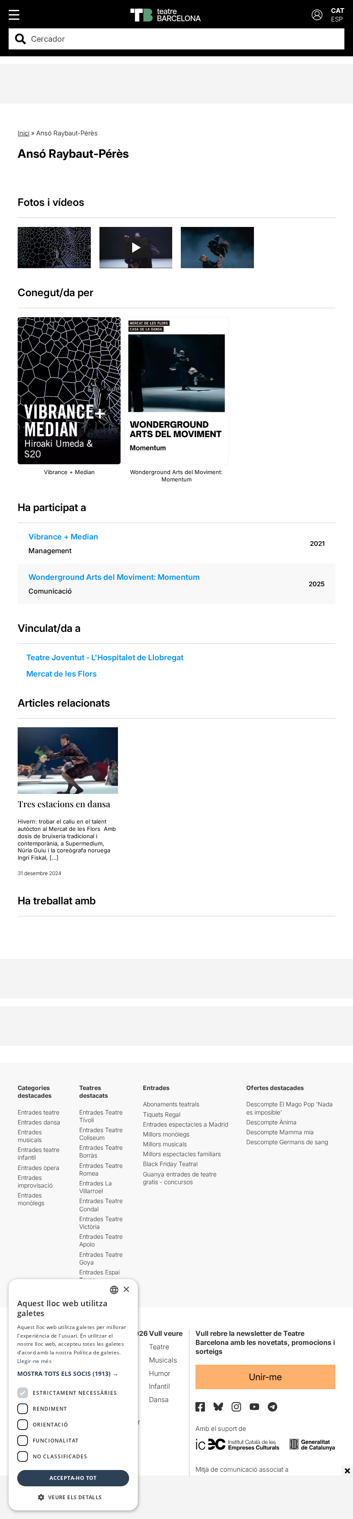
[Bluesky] (218, 1407)
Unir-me (265, 1377)
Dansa (159, 1399)
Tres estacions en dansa (64, 803)
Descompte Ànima (271, 1122)
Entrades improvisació (35, 1181)
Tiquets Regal (161, 1114)
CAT (337, 10)
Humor (159, 1373)
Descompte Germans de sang (287, 1141)
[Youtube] (254, 1406)
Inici (23, 133)
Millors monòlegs (166, 1134)
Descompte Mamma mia (280, 1132)
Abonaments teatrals (171, 1104)
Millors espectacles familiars (182, 1154)
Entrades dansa (39, 1122)
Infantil (159, 1386)
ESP (337, 19)
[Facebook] (200, 1407)
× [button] (126, 1289)
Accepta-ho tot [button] (73, 1478)
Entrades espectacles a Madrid (185, 1124)
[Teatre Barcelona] (165, 15)
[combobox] (184, 39)
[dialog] (73, 1394)
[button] (73, 1374)
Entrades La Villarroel (95, 1186)
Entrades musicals (30, 1135)
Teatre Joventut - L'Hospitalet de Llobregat (104, 657)
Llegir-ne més (34, 1361)
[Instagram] (236, 1407)
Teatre (159, 1346)
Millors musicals (165, 1144)
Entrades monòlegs (31, 1199)
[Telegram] (272, 1407)
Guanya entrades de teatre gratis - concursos (180, 1177)
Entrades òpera (38, 1167)
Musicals (163, 1360)
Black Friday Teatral (170, 1163)
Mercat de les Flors (61, 673)
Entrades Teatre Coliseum (101, 1133)
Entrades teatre (38, 1112)
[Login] (317, 14)
